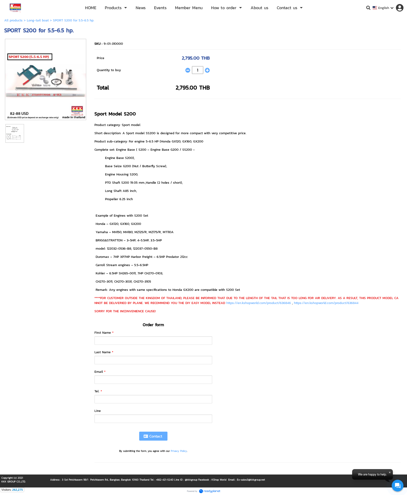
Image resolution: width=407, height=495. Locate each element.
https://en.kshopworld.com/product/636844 (325, 302)
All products (13, 20)
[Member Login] (399, 8)
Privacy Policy (179, 451)
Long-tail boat (38, 20)
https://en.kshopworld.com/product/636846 (258, 302)
